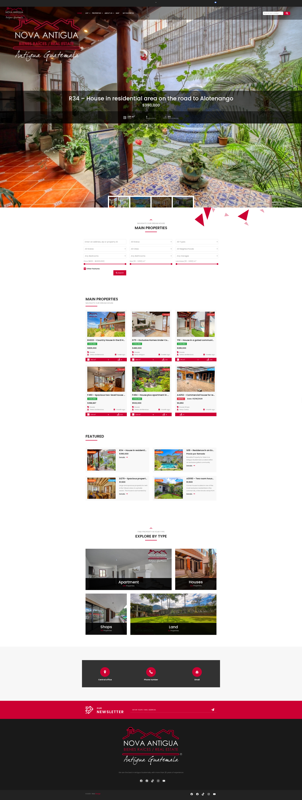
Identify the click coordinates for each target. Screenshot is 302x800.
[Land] (173, 614)
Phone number (151, 679)
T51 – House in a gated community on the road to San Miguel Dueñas (214, 340)
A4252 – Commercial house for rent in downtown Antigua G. (209, 394)
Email (197, 679)
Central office (105, 679)
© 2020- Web (93, 794)
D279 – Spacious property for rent (137, 478)
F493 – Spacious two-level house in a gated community (117, 394)
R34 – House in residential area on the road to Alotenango (151, 98)
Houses (196, 582)
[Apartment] (129, 569)
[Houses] (195, 569)
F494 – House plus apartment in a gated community (160, 394)
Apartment (128, 582)
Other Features (93, 269)
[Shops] (106, 614)
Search (120, 273)
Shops (106, 626)
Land (173, 627)
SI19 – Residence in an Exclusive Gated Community (213, 450)
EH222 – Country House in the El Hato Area (110, 340)
